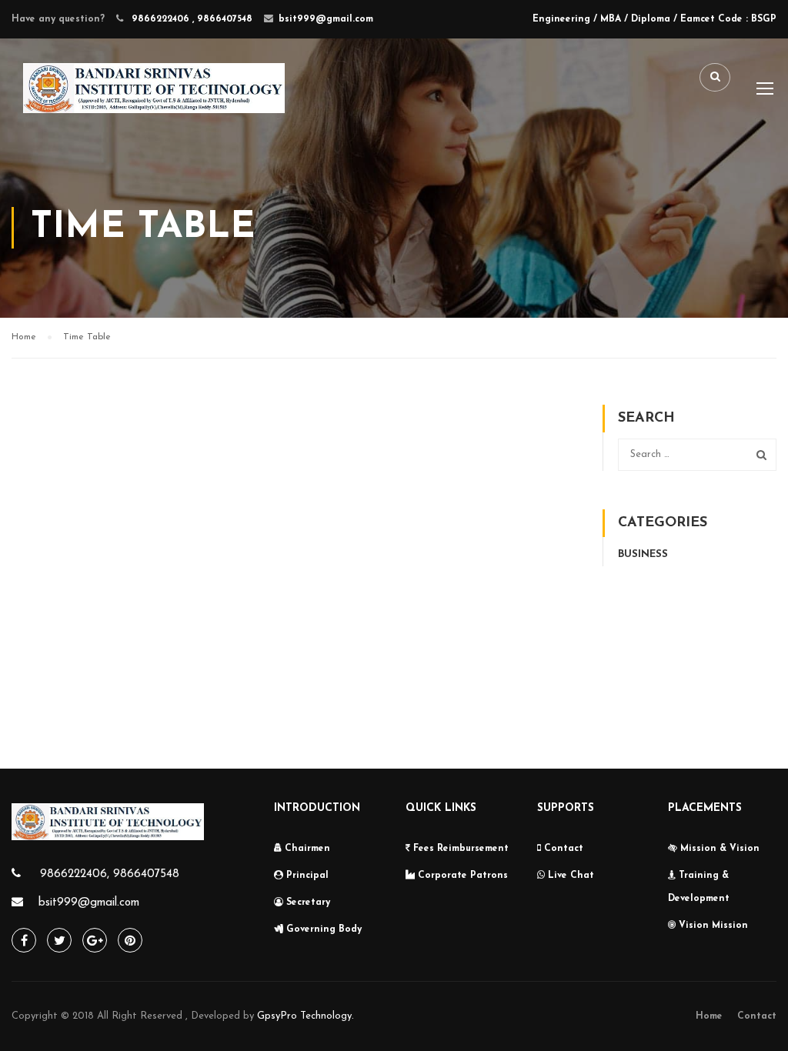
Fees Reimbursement (459, 848)
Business (643, 554)
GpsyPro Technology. (305, 1016)
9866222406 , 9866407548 (190, 19)
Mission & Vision (718, 848)
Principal (306, 875)
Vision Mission (712, 925)
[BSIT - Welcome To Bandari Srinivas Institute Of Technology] (154, 100)
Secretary (306, 902)
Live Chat (569, 875)
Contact (562, 848)
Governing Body (322, 929)
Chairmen (306, 848)
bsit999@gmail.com (326, 19)
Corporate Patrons (461, 875)
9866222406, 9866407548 (107, 874)
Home (709, 1016)
